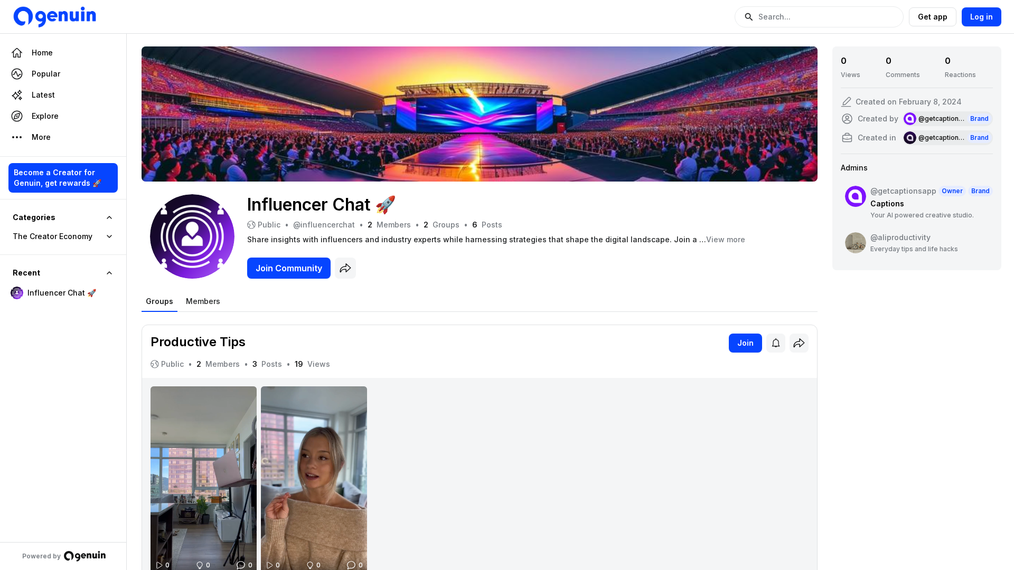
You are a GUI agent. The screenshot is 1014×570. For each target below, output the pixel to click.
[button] (819, 16)
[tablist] (183, 301)
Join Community (289, 268)
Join (745, 342)
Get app (932, 16)
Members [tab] (203, 301)
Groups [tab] (159, 301)
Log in (981, 16)
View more (725, 239)
